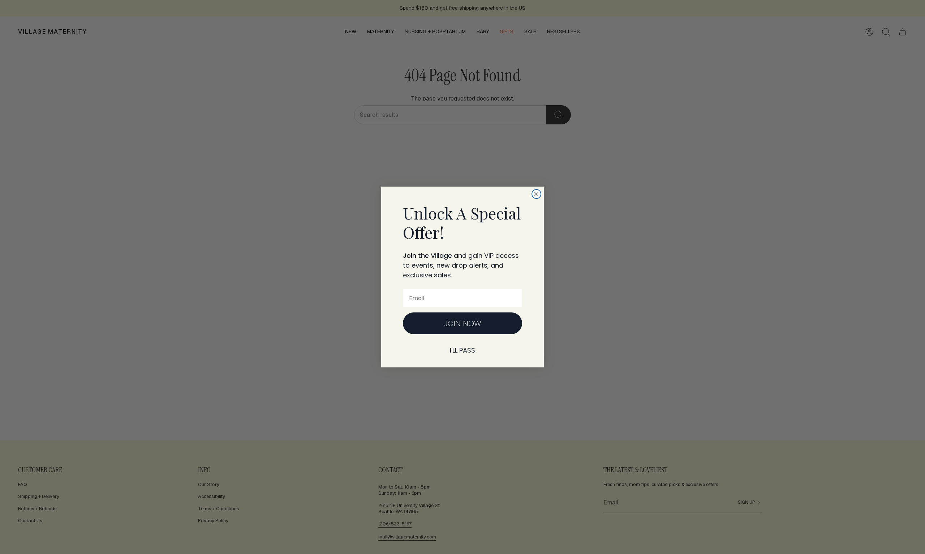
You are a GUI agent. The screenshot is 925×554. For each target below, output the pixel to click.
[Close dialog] (536, 194)
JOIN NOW (462, 323)
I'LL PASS (462, 350)
